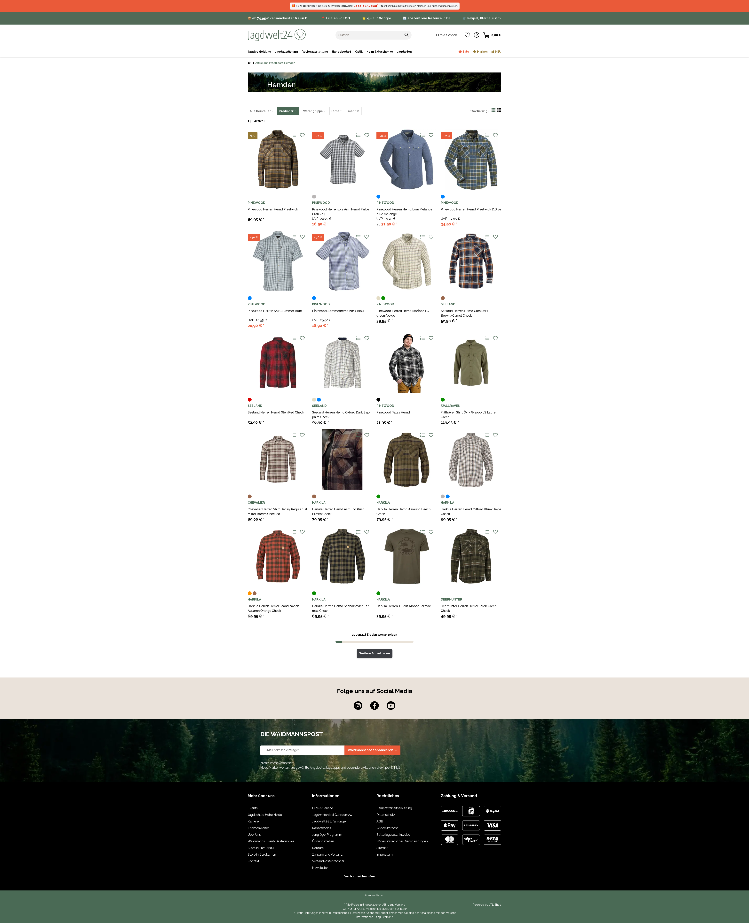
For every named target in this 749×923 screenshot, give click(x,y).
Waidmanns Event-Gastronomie (271, 841)
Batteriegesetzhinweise (393, 834)
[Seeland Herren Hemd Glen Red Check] (278, 362)
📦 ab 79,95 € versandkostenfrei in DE (279, 18)
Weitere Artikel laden (374, 653)
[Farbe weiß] (324, 400)
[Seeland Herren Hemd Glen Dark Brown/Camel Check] (471, 261)
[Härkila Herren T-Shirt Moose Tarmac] (406, 556)
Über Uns (254, 834)
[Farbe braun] (443, 298)
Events (253, 808)
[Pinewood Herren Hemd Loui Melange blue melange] (406, 159)
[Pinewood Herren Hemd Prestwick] (278, 159)
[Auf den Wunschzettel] (302, 135)
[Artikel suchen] (407, 35)
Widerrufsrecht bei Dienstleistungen (402, 841)
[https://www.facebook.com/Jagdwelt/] (374, 705)
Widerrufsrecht (387, 828)
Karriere (253, 821)
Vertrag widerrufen (359, 876)
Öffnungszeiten (323, 841)
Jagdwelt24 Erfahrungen (329, 821)
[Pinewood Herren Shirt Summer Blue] (278, 261)
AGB (379, 821)
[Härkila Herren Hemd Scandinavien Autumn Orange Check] (278, 556)
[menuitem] (380, 51)
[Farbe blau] (378, 197)
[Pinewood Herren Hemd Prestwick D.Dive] (471, 159)
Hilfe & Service (322, 808)
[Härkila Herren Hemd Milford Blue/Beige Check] (471, 459)
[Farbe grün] (383, 298)
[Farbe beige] (378, 298)
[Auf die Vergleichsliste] (293, 135)
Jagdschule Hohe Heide (265, 815)
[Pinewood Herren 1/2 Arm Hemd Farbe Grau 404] (342, 159)
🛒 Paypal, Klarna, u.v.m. (481, 18)
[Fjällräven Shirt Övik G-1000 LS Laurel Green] (471, 362)
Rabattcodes (321, 828)
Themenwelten (259, 828)
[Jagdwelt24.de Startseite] (277, 35)
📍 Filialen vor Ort (335, 18)
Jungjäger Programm (327, 834)
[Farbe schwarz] (378, 400)
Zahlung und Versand (327, 854)
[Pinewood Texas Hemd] (406, 362)
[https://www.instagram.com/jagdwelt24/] (358, 705)
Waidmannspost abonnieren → (372, 750)
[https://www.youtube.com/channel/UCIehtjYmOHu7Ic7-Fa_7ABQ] (391, 705)
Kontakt (253, 861)
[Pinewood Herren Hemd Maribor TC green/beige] (406, 261)
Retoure (318, 848)
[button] (476, 35)
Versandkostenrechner (328, 861)
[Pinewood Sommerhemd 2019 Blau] (342, 261)
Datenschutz (385, 815)
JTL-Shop (495, 904)
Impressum (384, 854)
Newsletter (320, 868)
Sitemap (382, 848)
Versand (400, 904)
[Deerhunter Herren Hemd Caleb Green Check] (471, 556)
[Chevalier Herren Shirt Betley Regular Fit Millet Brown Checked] (278, 459)
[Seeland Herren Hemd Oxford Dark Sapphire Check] (342, 362)
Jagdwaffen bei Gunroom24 (332, 815)
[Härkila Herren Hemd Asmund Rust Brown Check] (342, 459)
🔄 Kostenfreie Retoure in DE (427, 18)
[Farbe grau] (314, 197)
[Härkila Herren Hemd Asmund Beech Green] (406, 459)
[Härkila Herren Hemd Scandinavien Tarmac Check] (342, 556)
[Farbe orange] (250, 593)
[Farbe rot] (250, 400)
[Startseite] (249, 63)
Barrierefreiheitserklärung (394, 808)
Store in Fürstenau (261, 848)
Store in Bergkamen (262, 854)
